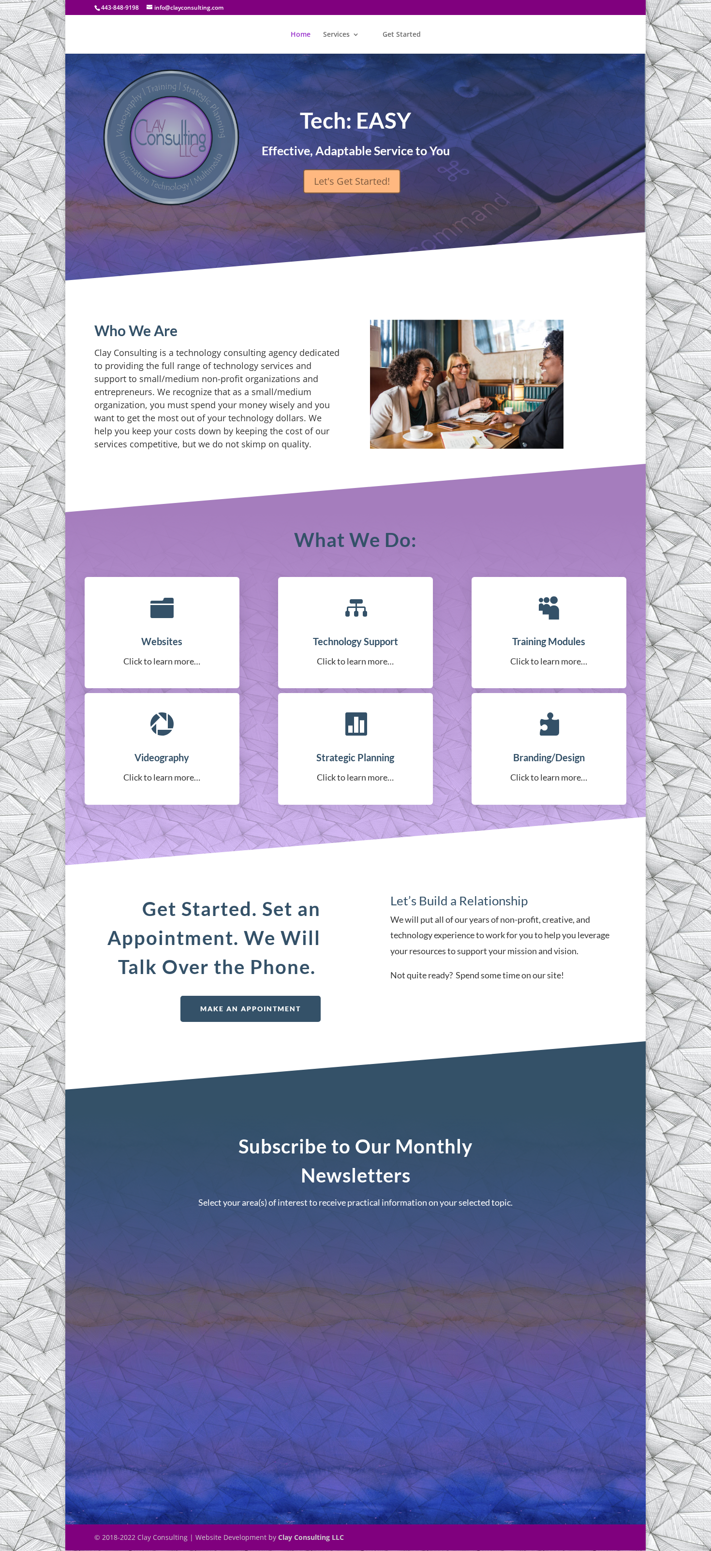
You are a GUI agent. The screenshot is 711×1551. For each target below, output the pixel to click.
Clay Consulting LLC (311, 1537)
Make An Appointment (250, 1008)
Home (301, 35)
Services (336, 35)
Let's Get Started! (352, 181)
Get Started (402, 35)
